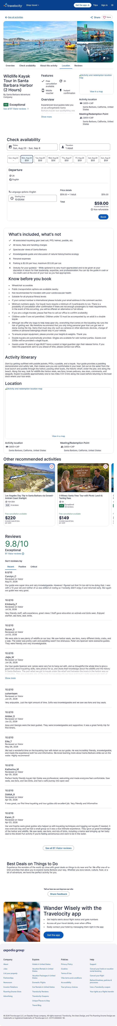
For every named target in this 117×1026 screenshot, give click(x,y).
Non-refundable (99, 209)
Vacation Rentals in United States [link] (42, 970)
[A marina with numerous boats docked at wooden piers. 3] (95, 52)
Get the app (53, 935)
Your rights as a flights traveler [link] (102, 991)
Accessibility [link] (66, 982)
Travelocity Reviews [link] (40, 991)
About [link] (5, 964)
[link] (14, 17)
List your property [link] (10, 973)
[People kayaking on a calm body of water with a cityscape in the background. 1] (40, 41)
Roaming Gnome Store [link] (12, 991)
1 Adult (69, 148)
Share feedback (58, 894)
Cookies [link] (64, 969)
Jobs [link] (5, 969)
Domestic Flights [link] (39, 982)
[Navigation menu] (112, 5)
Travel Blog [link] (36, 1005)
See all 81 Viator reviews (14, 109)
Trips (95, 5)
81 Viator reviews (13, 553)
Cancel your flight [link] (97, 976)
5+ (108, 58)
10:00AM (19, 199)
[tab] (13, 159)
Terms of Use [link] (66, 973)
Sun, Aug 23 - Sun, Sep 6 (26, 148)
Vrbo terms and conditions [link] (71, 978)
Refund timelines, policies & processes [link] (101, 981)
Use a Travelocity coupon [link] (100, 987)
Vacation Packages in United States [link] (43, 977)
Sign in (104, 5)
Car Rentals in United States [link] (43, 987)
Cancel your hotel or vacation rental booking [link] (101, 970)
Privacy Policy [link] (67, 964)
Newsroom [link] (7, 982)
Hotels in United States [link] (41, 964)
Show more (46, 116)
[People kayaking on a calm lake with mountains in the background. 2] (95, 31)
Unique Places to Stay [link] (41, 1001)
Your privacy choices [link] (69, 987)
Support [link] (93, 964)
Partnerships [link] (8, 978)
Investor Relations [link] (10, 987)
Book (103, 216)
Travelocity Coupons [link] (40, 996)
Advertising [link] (7, 996)
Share (97, 17)
